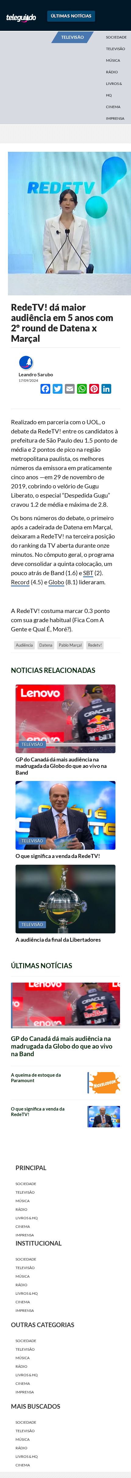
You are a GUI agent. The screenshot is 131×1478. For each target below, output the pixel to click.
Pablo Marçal (70, 676)
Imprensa (115, 118)
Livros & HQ (114, 89)
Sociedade (116, 37)
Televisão (115, 48)
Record (20, 613)
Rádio (112, 72)
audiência (24, 676)
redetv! (95, 676)
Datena (45, 676)
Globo (57, 613)
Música (113, 60)
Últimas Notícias (71, 15)
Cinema (113, 106)
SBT (88, 604)
